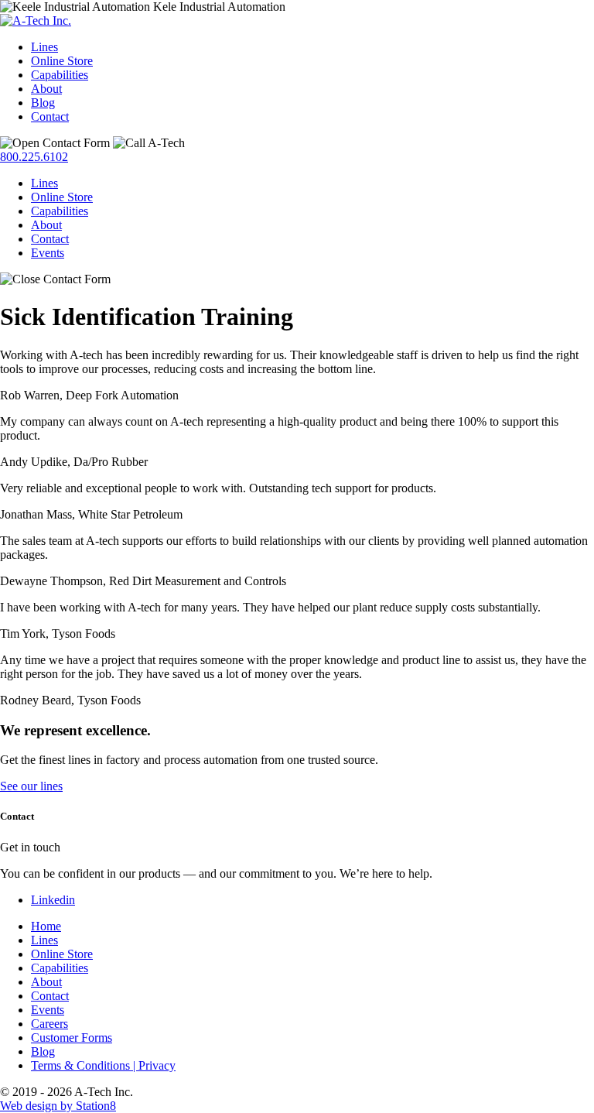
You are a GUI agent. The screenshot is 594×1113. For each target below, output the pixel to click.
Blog (43, 102)
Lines (44, 46)
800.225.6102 (34, 156)
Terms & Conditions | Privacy (103, 1065)
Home (46, 926)
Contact (50, 116)
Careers (49, 1023)
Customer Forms (71, 1037)
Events (47, 252)
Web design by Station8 (58, 1105)
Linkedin (53, 899)
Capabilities (59, 74)
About (46, 88)
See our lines (31, 786)
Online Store (62, 60)
